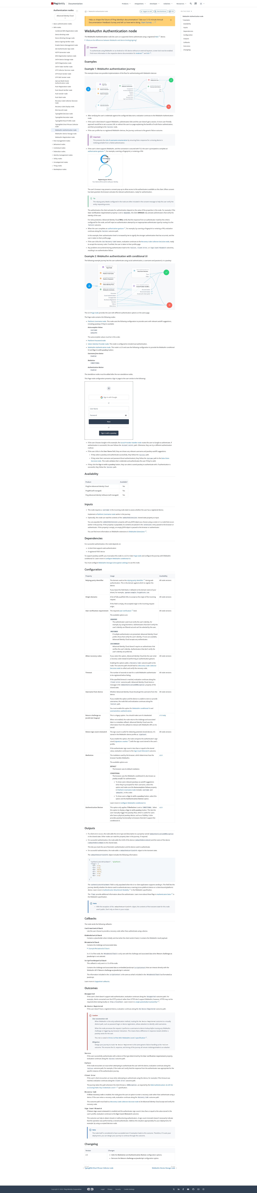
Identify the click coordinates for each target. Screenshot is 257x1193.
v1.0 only (162, 715)
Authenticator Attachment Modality (116, 890)
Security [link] (118, 1189)
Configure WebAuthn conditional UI (117, 558)
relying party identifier (135, 580)
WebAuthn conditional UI (141, 708)
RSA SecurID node (61, 110)
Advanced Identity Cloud (65, 16)
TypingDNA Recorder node (64, 117)
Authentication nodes (64, 10)
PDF (172, 11)
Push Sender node (61, 94)
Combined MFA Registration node (66, 31)
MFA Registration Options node (65, 56)
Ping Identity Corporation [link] (72, 1189)
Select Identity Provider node (98, 344)
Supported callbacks (102, 981)
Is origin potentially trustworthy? (146, 1002)
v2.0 (160, 755)
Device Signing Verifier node (64, 42)
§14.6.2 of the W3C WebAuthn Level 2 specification (127, 1038)
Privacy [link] (110, 1189)
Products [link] (126, 4)
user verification (125, 611)
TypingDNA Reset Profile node (65, 121)
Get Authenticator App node (64, 49)
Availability (187, 24)
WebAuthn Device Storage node (65, 134)
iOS (148, 53)
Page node (95, 313)
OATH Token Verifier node (63, 67)
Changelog (187, 50)
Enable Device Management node (66, 45)
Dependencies (188, 31)
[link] (58, 3)
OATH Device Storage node (64, 59)
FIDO (156, 37)
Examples (186, 20)
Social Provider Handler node (130, 443)
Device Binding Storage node (65, 38)
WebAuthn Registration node (65, 137)
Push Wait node (60, 97)
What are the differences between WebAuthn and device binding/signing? (111, 40)
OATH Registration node (63, 63)
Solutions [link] (168, 4)
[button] (201, 4)
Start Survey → (147, 22)
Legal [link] (102, 1189)
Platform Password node (97, 340)
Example (99, 948)
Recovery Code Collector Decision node (66, 102)
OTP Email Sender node (63, 74)
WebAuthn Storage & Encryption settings (113, 563)
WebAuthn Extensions (137, 532)
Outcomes (186, 46)
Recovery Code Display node (64, 106)
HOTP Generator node (62, 52)
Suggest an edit (147, 11)
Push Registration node (63, 87)
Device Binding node (62, 34)
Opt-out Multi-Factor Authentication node (62, 82)
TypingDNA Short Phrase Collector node (66, 125)
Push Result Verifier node (63, 90)
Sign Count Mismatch (141, 751)
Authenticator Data (164, 894)
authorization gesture (96, 151)
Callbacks (186, 42)
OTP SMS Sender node (62, 77)
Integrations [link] (140, 4)
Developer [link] (155, 4)
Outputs (186, 39)
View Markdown (161, 11)
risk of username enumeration (116, 140)
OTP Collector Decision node (64, 70)
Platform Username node (97, 321)
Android (139, 53)
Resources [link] (181, 4)
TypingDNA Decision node (64, 114)
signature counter (121, 741)
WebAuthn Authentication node (65, 130)
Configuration (188, 35)
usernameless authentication (120, 711)
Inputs (185, 27)
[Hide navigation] (77, 11)
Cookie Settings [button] (129, 1189)
